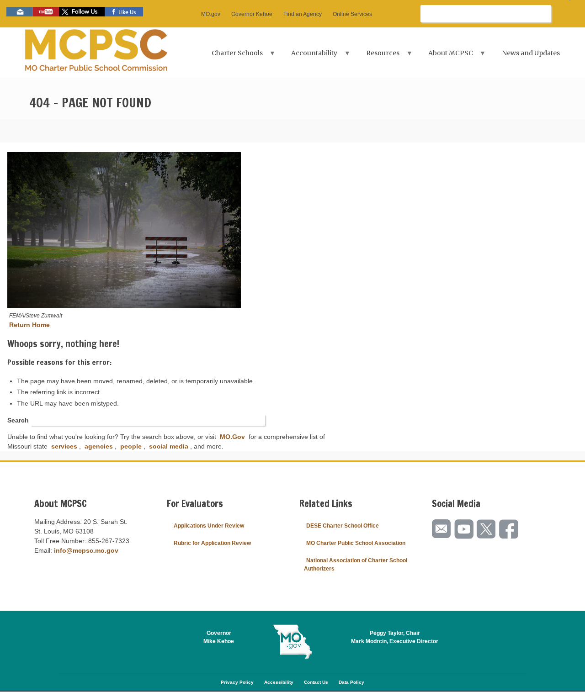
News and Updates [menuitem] (531, 53)
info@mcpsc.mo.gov (86, 550)
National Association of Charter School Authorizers (355, 564)
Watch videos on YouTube (46, 11)
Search (18, 420)
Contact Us (316, 682)
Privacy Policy (237, 682)
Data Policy (351, 682)
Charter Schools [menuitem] (232, 56)
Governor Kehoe (251, 14)
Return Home (29, 324)
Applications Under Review (209, 526)
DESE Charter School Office (342, 526)
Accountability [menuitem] (309, 56)
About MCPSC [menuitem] (445, 56)
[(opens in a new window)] (124, 231)
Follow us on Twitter (82, 11)
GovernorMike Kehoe (218, 637)
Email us (19, 11)
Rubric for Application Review (212, 543)
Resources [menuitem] (377, 56)
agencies (99, 446)
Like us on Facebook (124, 11)
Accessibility (278, 682)
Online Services (352, 14)
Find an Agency (302, 14)
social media (168, 446)
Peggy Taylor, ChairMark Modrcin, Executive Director (394, 637)
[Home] (96, 52)
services (64, 446)
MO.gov (210, 14)
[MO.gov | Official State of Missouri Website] (292, 642)
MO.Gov (232, 436)
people (131, 446)
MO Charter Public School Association (355, 543)
